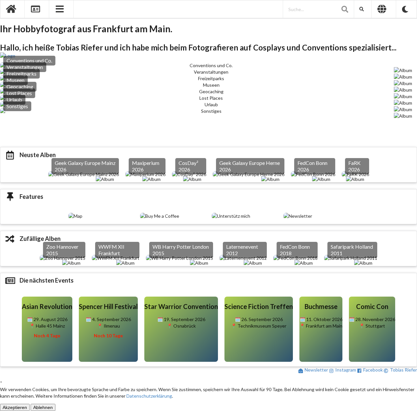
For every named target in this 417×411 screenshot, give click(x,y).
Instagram (345, 370)
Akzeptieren (15, 407)
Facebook (373, 370)
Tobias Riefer (403, 370)
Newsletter (316, 370)
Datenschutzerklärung (149, 396)
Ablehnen (43, 407)
